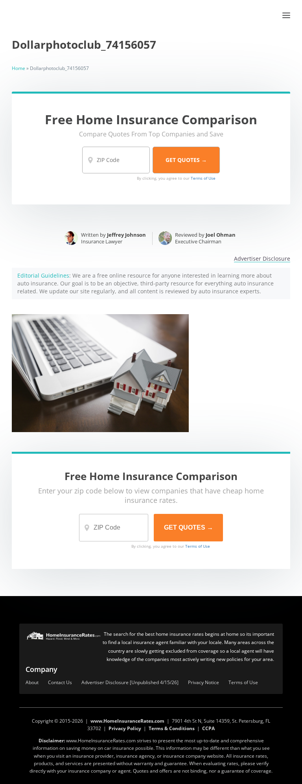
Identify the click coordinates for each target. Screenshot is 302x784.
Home (18, 68)
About (32, 683)
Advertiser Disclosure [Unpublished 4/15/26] (130, 683)
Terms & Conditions (172, 728)
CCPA (208, 728)
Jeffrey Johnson (126, 234)
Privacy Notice (203, 683)
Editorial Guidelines (43, 275)
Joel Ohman (221, 234)
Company (41, 669)
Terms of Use (203, 178)
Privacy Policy (125, 728)
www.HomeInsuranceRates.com (127, 721)
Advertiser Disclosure (262, 259)
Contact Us (60, 683)
